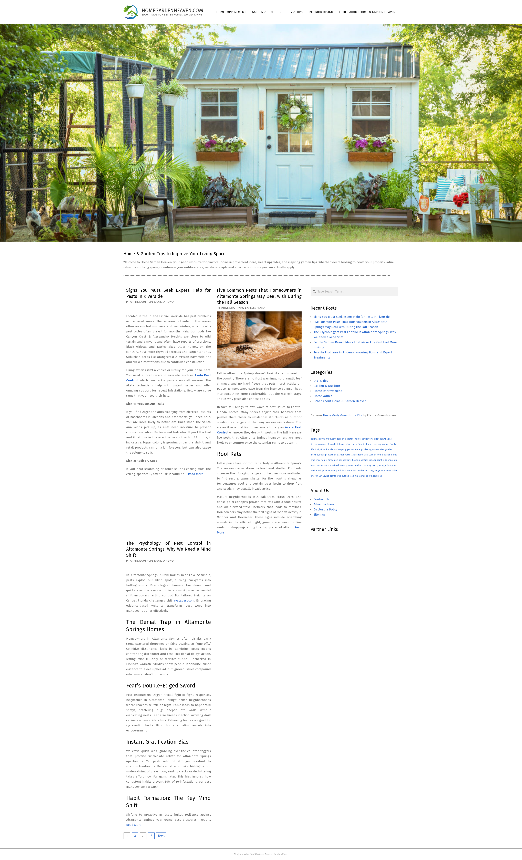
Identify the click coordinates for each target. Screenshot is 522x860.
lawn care (315, 465)
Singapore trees (382, 470)
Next (161, 835)
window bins (375, 476)
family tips (320, 449)
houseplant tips (360, 460)
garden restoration (347, 454)
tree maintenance (359, 476)
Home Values (323, 396)
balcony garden (336, 439)
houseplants (345, 460)
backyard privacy (319, 439)
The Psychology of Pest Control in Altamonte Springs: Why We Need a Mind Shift (168, 549)
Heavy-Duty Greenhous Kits (342, 415)
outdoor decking (362, 465)
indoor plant (375, 460)
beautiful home (353, 439)
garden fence (353, 449)
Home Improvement (328, 391)
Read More (195, 474)
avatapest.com (184, 600)
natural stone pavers (342, 465)
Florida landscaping (336, 449)
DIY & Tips (321, 381)
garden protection (326, 454)
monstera (326, 465)
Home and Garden (366, 454)
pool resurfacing (365, 470)
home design (383, 454)
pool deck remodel (346, 470)
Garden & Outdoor (327, 386)
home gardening (329, 460)
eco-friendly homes (363, 444)
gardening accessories (372, 449)
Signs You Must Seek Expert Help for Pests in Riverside (352, 317)
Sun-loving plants (327, 476)
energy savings (381, 444)
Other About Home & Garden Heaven (152, 301)
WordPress (282, 854)
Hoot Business (257, 854)
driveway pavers (319, 444)
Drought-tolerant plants (340, 444)
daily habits (386, 439)
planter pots (328, 470)
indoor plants (390, 460)
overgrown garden (381, 465)
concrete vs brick (370, 439)
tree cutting (343, 476)
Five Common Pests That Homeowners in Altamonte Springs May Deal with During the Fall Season (259, 296)
